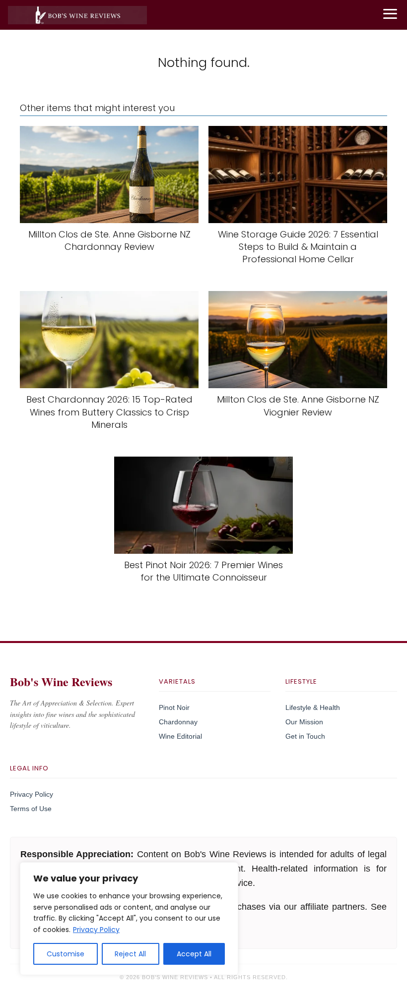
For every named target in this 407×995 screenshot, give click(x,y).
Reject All (130, 954)
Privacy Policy (96, 930)
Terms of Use (31, 809)
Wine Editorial (180, 736)
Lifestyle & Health (312, 707)
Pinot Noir (174, 707)
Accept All (194, 954)
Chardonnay (178, 722)
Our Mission (304, 722)
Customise (65, 954)
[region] (129, 918)
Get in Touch (305, 736)
